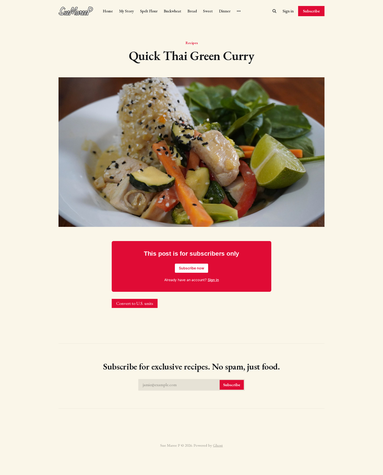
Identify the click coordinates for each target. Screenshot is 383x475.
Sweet (208, 11)
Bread (192, 11)
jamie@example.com (191, 384)
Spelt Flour (149, 11)
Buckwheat (172, 11)
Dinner (225, 11)
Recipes (192, 42)
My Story (126, 11)
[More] (238, 11)
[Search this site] (274, 11)
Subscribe (311, 11)
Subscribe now (191, 268)
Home (108, 11)
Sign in (288, 11)
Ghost (218, 445)
